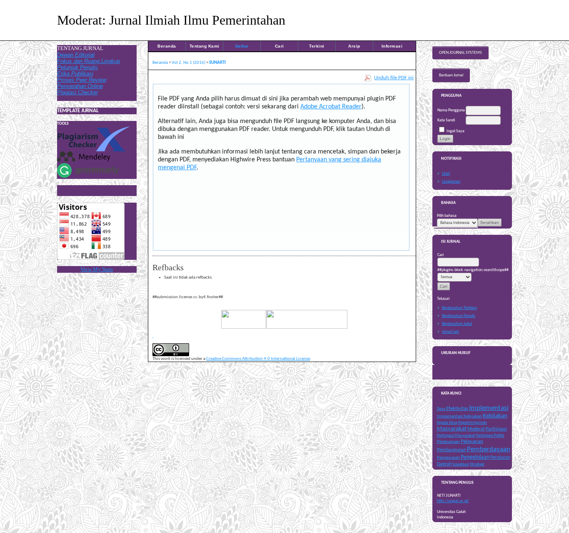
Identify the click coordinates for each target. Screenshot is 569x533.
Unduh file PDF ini (394, 77)
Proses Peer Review (81, 80)
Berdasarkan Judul (457, 324)
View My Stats (96, 269)
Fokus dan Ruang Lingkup (88, 61)
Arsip (354, 46)
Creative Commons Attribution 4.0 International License (258, 359)
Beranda (166, 46)
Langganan (451, 181)
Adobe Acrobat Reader (331, 106)
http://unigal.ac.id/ (453, 501)
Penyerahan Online (80, 86)
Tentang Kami (205, 46)
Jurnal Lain (450, 331)
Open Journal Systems (460, 53)
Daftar (242, 46)
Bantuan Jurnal (451, 75)
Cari (279, 46)
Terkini (316, 46)
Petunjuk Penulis (77, 67)
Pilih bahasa (447, 216)
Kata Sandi (446, 120)
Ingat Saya (455, 131)
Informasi (392, 46)
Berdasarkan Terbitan (459, 308)
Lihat (446, 173)
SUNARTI (217, 62)
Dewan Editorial (76, 55)
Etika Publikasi (75, 73)
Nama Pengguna (451, 110)
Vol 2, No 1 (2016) (188, 62)
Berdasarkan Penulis (458, 316)
